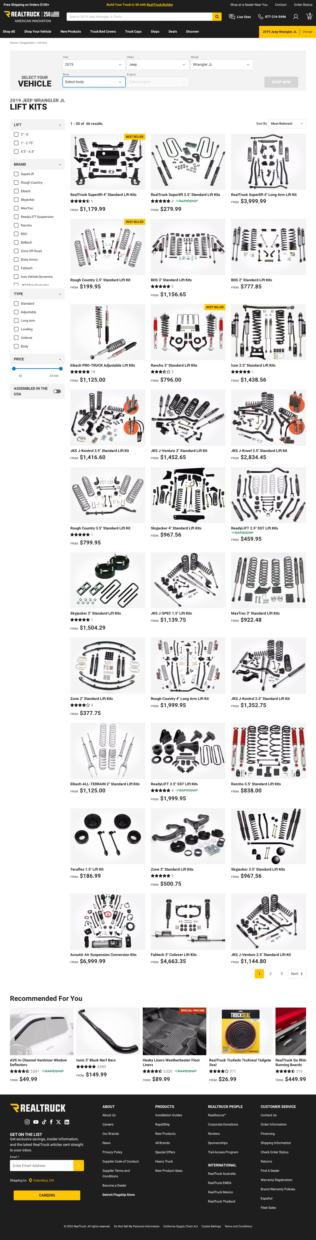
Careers (108, 1124)
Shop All (9, 31)
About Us (109, 1115)
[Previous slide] (14, 1045)
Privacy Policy (112, 1152)
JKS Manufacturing (35, 285)
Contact (281, 4)
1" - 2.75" (27, 143)
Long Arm (28, 320)
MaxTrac (27, 208)
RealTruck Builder (160, 4)
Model (194, 57)
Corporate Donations (223, 1124)
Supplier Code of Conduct (120, 1161)
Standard (27, 303)
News (106, 1143)
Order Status (303, 4)
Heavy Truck (164, 1161)
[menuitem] (9, 32)
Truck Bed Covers (103, 31)
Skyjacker (27, 199)
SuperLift (27, 174)
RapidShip (162, 1124)
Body (66, 74)
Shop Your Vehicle (37, 31)
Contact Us (269, 1115)
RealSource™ (217, 1115)
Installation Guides (168, 1115)
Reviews (214, 1133)
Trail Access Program (223, 1152)
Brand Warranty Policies (278, 1189)
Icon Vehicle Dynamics (37, 276)
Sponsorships (218, 1143)
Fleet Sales (268, 1207)
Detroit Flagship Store (118, 1195)
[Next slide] (301, 1045)
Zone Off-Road (31, 251)
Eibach (26, 191)
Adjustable (28, 312)
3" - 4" (25, 134)
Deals (173, 31)
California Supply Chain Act (180, 1226)
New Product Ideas (169, 1170)
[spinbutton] (20, 376)
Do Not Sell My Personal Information (137, 1226)
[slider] (14, 369)
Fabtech (27, 268)
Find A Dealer (270, 1170)
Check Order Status (274, 1152)
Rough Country (32, 182)
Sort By (261, 123)
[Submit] (78, 1165)
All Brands (162, 1143)
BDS (24, 234)
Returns (266, 1161)
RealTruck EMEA (219, 1183)
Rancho (26, 225)
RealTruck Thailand (221, 1201)
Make (130, 57)
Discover (192, 31)
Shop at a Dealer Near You (249, 4)
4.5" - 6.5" (27, 151)
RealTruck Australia (222, 1173)
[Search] (217, 16)
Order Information (274, 1124)
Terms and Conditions (238, 1226)
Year (65, 57)
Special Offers (165, 1152)
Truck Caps (133, 31)
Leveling (27, 329)
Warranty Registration (276, 1180)
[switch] (37, 391)
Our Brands (110, 1133)
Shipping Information (276, 1143)
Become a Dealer (114, 1185)
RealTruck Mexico (220, 1192)
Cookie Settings (211, 1226)
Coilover (26, 338)
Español (266, 1198)
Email (14, 1157)
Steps (155, 31)
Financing (268, 1133)
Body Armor (29, 259)
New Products (71, 31)
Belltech (26, 242)
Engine (131, 74)
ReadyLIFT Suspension (37, 217)
